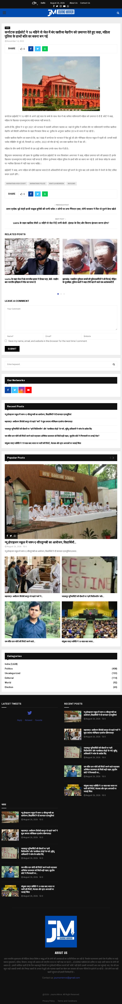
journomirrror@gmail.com (67, 977)
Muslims (71, 183)
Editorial (9, 678)
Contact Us (85, 3)
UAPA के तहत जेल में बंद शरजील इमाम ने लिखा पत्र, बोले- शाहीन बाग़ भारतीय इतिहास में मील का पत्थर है (31, 280)
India (7, 28)
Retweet (28, 720)
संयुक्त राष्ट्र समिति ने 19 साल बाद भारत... (78, 641)
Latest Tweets (11, 703)
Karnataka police (37, 183)
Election (9, 687)
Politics (9, 668)
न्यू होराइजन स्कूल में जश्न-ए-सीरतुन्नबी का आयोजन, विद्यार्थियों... (40, 542)
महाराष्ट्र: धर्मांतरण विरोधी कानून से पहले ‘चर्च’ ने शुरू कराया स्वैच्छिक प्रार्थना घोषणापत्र (38, 421)
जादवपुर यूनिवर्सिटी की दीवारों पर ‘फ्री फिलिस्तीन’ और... (83, 596)
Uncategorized (12, 673)
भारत (4, 804)
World (8, 682)
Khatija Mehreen (56, 183)
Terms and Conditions (67, 1001)
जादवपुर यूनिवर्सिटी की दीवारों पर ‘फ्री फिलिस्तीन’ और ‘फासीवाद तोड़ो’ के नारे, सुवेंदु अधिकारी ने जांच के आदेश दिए (48, 429)
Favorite (38, 720)
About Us (74, 3)
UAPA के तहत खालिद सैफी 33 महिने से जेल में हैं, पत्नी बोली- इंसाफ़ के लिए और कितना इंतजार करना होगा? (61, 223)
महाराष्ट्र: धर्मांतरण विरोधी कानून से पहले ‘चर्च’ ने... (24, 596)
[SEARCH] (113, 364)
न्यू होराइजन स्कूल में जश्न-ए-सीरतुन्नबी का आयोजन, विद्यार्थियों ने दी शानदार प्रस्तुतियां (38, 414)
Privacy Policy (49, 1001)
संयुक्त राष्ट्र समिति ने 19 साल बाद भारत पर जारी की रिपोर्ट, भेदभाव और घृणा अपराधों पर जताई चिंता (43, 443)
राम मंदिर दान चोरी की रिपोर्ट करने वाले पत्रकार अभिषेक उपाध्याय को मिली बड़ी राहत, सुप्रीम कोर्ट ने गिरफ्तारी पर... (101, 769)
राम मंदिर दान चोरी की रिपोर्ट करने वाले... (20, 641)
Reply (19, 720)
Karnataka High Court (16, 183)
